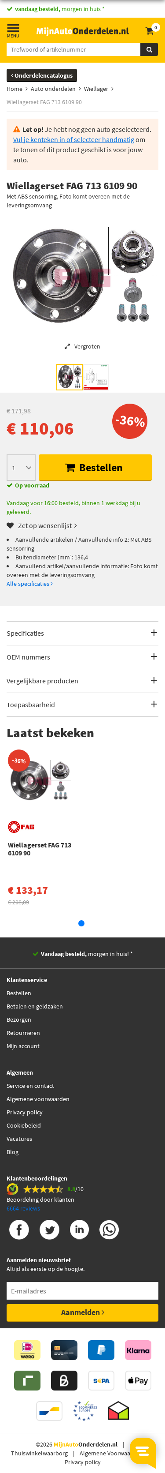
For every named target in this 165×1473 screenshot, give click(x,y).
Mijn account (23, 1046)
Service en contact (30, 1086)
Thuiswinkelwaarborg (39, 1453)
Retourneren (23, 1033)
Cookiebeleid (24, 1125)
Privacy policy (25, 1112)
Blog (12, 1152)
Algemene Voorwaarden (111, 1453)
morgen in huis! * (87, 954)
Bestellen (100, 467)
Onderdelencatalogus (43, 75)
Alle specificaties (29, 584)
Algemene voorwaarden (38, 1099)
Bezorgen (19, 1019)
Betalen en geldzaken (35, 1006)
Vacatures (19, 1139)
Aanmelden (81, 1312)
